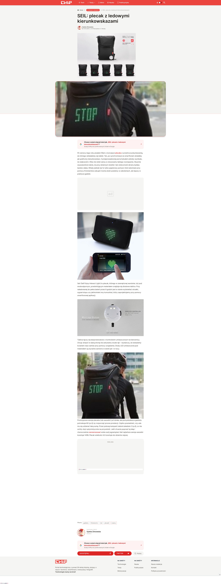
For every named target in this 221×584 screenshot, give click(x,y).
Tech (82, 2)
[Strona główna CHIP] (66, 2)
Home (81, 10)
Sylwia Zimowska (87, 27)
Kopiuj (139, 553)
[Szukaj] (164, 2)
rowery (113, 523)
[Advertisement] (110, 456)
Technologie (121, 564)
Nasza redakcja (156, 564)
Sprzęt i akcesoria (94, 10)
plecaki (107, 523)
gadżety (85, 523)
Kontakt (153, 567)
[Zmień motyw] (159, 3)
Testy (91, 2)
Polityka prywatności (158, 571)
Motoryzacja (121, 571)
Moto (102, 2)
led (101, 523)
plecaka (118, 153)
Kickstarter (94, 523)
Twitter (120, 553)
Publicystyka (124, 2)
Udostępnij (84, 553)
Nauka (111, 2)
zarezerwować (95, 432)
